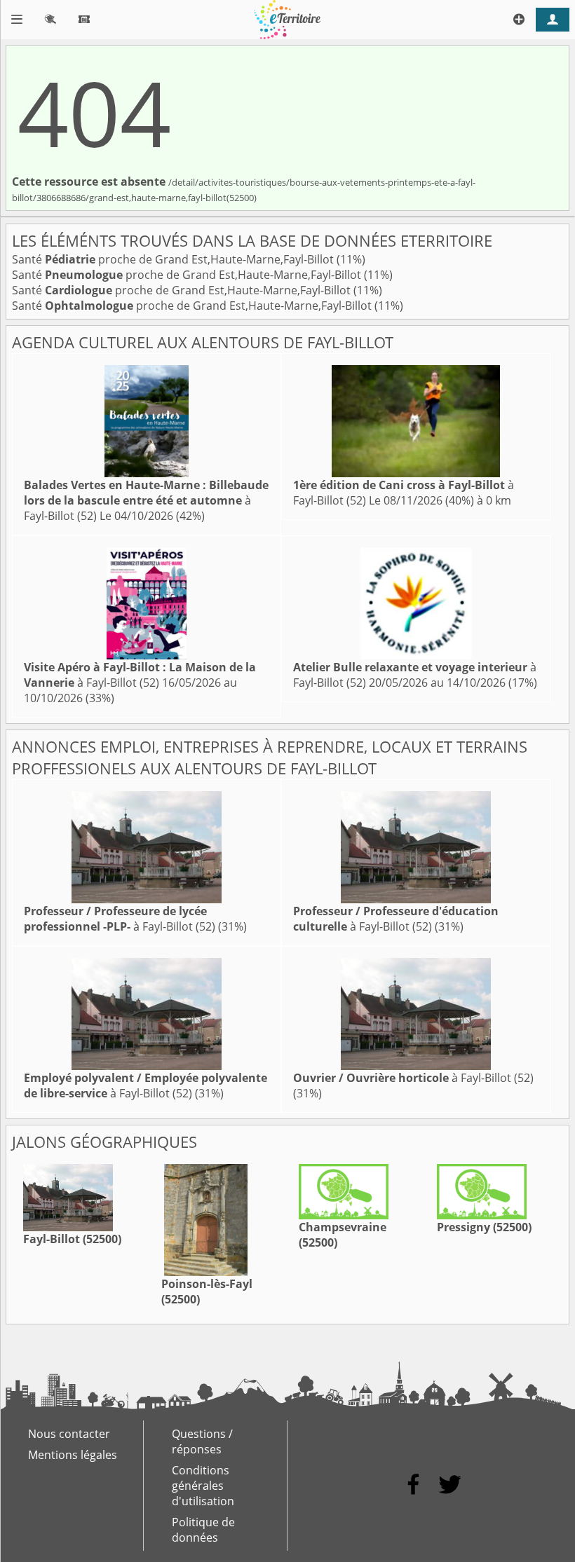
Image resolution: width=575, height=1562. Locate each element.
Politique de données (203, 1529)
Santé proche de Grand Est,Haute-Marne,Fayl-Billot (174, 259)
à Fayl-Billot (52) (146, 500)
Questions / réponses (202, 1441)
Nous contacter (69, 1433)
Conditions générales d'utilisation (203, 1485)
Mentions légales (72, 1454)
